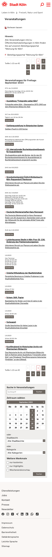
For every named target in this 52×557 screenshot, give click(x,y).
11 (10, 419)
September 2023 (26, 402)
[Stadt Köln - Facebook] (3, 514)
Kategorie (11, 448)
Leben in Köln (8, 12)
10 (43, 415)
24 (43, 423)
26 (16, 427)
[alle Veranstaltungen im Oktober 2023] (43, 402)
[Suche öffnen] (42, 4)
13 (21, 419)
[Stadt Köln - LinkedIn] (22, 514)
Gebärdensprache (10, 536)
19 (16, 423)
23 (37, 423)
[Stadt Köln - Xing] (17, 514)
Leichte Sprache (9, 541)
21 (27, 423)
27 (21, 427)
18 (10, 423)
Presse (5, 504)
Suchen (39, 392)
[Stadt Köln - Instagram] (7, 514)
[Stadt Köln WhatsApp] (32, 514)
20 (21, 423)
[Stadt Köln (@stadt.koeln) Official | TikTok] (37, 514)
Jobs (4, 495)
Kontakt (6, 499)
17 (43, 419)
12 (16, 419)
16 (37, 419)
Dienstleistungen (11, 490)
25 (10, 427)
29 (32, 427)
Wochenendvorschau (20, 470)
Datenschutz (8, 527)
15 (32, 419)
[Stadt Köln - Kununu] (27, 514)
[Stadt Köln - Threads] (12, 514)
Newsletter (7, 509)
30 (37, 427)
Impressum (7, 523)
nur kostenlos (16, 462)
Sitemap (6, 546)
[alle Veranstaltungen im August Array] (8, 402)
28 (27, 427)
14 (27, 419)
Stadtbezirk (12, 436)
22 (32, 423)
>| (28, 72)
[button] (48, 4)
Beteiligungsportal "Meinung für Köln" (25, 54)
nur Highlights (16, 466)
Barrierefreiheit (9, 532)
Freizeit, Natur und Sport (31, 12)
